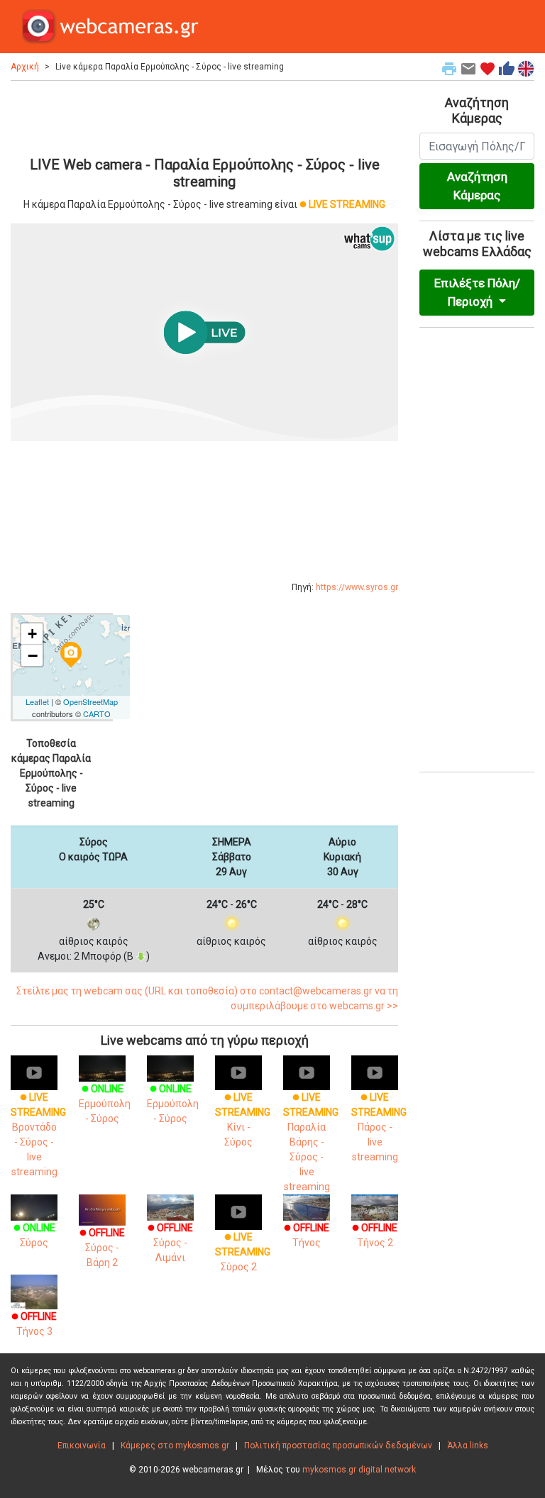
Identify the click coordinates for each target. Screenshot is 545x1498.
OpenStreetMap (90, 701)
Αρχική (25, 67)
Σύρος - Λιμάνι (170, 1242)
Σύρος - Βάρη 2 (102, 1247)
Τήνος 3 (34, 1324)
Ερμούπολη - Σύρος (105, 1103)
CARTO (97, 713)
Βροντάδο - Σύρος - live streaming (38, 1134)
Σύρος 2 (242, 1251)
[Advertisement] (204, 116)
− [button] (33, 655)
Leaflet (37, 701)
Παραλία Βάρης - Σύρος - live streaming (310, 1142)
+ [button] (32, 634)
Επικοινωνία (81, 1445)
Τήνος (306, 1235)
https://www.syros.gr (357, 587)
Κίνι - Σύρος (242, 1120)
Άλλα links (467, 1445)
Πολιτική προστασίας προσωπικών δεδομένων (338, 1445)
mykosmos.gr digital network (359, 1470)
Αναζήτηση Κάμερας (477, 186)
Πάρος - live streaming (379, 1127)
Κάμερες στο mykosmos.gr (175, 1445)
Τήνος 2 (374, 1235)
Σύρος (34, 1235)
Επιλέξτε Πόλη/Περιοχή (477, 292)
